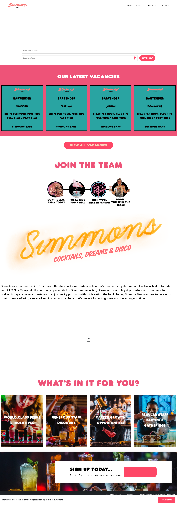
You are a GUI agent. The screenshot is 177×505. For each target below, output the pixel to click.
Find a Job (165, 5)
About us (152, 5)
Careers (139, 5)
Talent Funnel (116, 494)
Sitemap (130, 494)
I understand (166, 500)
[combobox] (23, 58)
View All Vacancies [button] (88, 145)
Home (129, 5)
